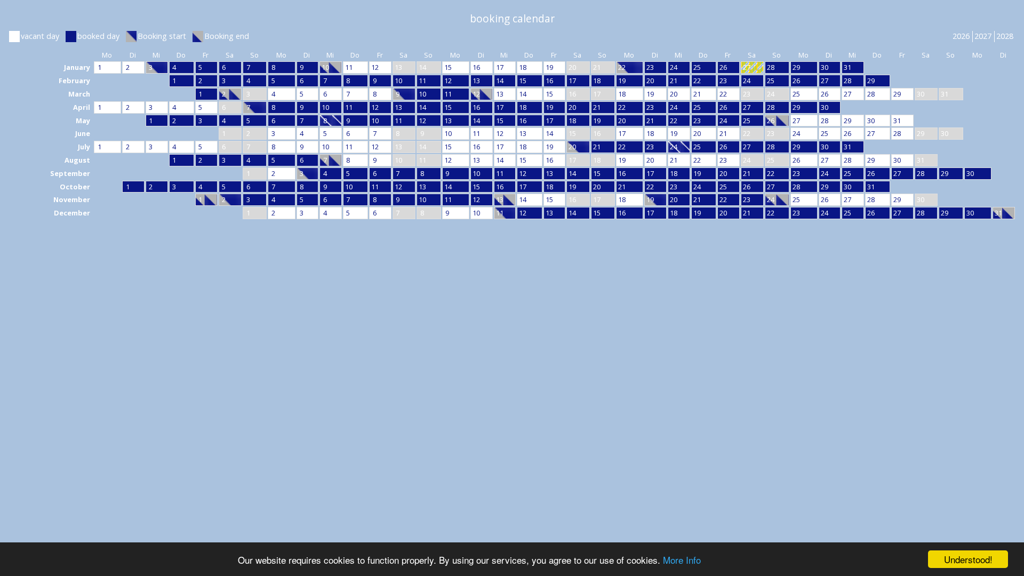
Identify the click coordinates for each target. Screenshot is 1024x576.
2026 (961, 36)
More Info (682, 559)
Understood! (968, 559)
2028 (1004, 36)
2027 (982, 36)
